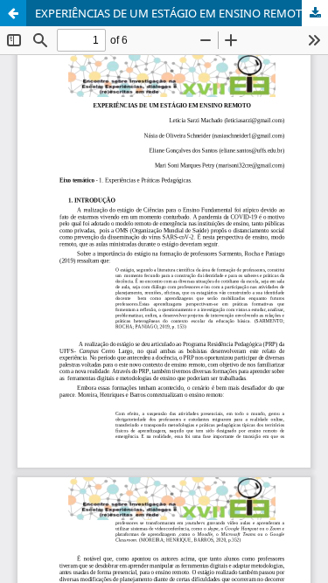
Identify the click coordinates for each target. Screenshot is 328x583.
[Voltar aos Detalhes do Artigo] (13, 13)
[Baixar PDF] (315, 13)
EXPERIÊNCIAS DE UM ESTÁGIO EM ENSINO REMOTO (173, 13)
